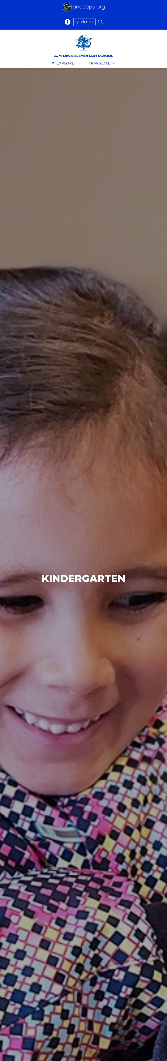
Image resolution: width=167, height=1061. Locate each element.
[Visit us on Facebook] (67, 22)
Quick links (84, 22)
